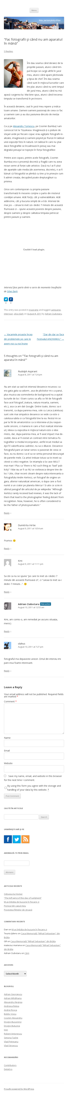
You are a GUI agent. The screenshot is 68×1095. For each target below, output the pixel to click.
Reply (7, 513)
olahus (21, 643)
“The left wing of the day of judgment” (23, 897)
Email (7, 750)
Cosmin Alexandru (13, 1017)
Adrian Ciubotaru (53, 313)
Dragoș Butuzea (12, 1025)
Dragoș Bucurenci (12, 1021)
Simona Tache (11, 1037)
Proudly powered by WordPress (19, 1089)
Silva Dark (12, 291)
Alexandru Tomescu (23, 126)
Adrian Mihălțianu (13, 998)
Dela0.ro (8, 1069)
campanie (56, 309)
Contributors (10, 1065)
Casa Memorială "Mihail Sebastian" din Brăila (33, 941)
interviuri (8, 313)
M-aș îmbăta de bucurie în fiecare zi (21, 901)
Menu (34, 10)
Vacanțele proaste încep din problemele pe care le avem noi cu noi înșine (18, 339)
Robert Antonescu (13, 1033)
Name (7, 737)
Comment (10, 701)
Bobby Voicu (10, 1013)
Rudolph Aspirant (27, 371)
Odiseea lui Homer (13, 894)
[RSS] (25, 839)
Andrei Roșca (10, 1010)
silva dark (19, 313)
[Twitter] (17, 839)
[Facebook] (8, 839)
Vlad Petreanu (11, 1041)
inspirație (33, 309)
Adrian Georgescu (13, 994)
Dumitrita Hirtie (27, 525)
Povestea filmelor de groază (18, 909)
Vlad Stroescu (11, 1045)
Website (8, 763)
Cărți (27, 953)
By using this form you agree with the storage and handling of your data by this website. (34, 787)
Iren (6, 1029)
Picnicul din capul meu (15, 905)
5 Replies (8, 51)
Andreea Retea (11, 1006)
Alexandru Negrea (13, 1002)
